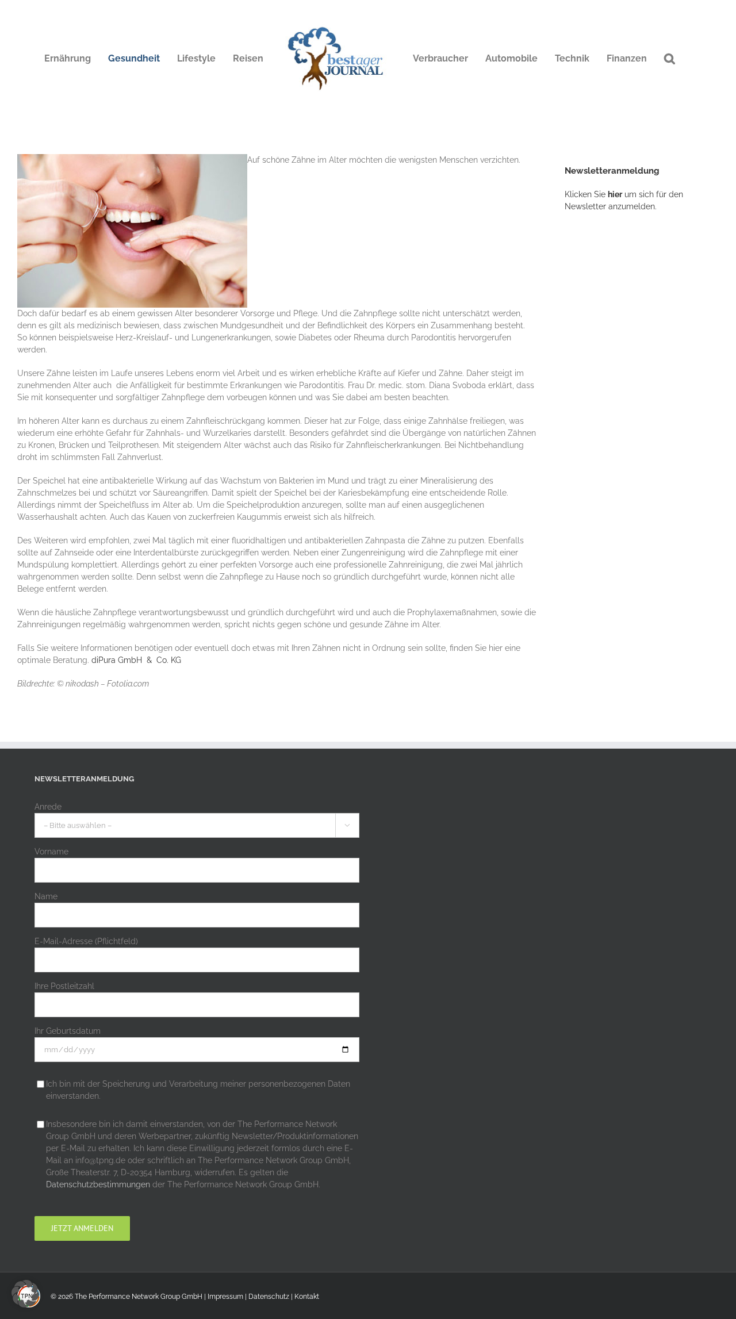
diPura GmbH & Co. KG (135, 660)
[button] (669, 58)
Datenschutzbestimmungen (98, 1184)
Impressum (225, 1297)
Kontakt (306, 1297)
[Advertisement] (650, 411)
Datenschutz (268, 1297)
